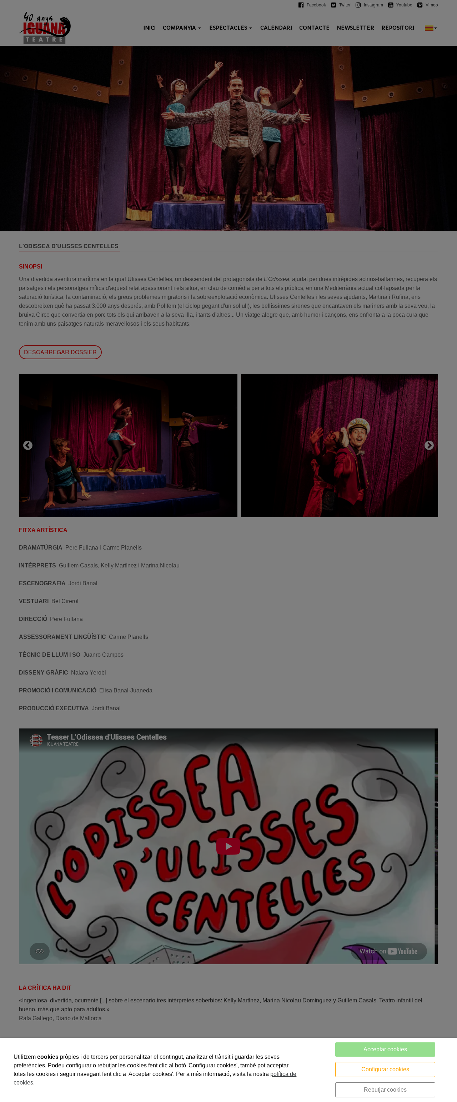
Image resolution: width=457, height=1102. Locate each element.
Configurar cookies (385, 1069)
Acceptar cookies (385, 1049)
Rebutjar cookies (385, 1090)
